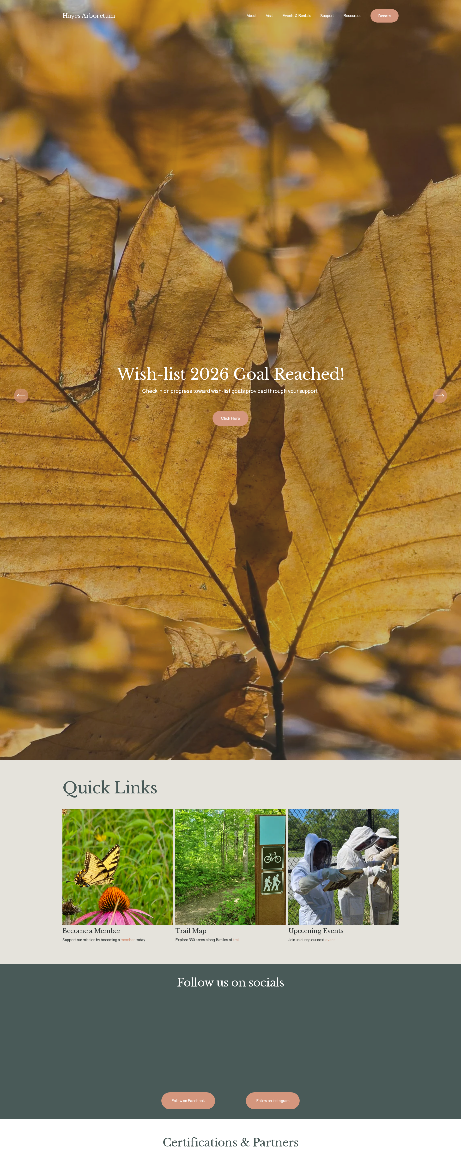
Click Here (230, 418)
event (330, 940)
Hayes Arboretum (88, 15)
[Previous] (21, 396)
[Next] (440, 396)
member (128, 940)
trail (236, 940)
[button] (104, 1045)
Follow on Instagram (273, 1101)
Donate (384, 16)
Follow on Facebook (188, 1101)
